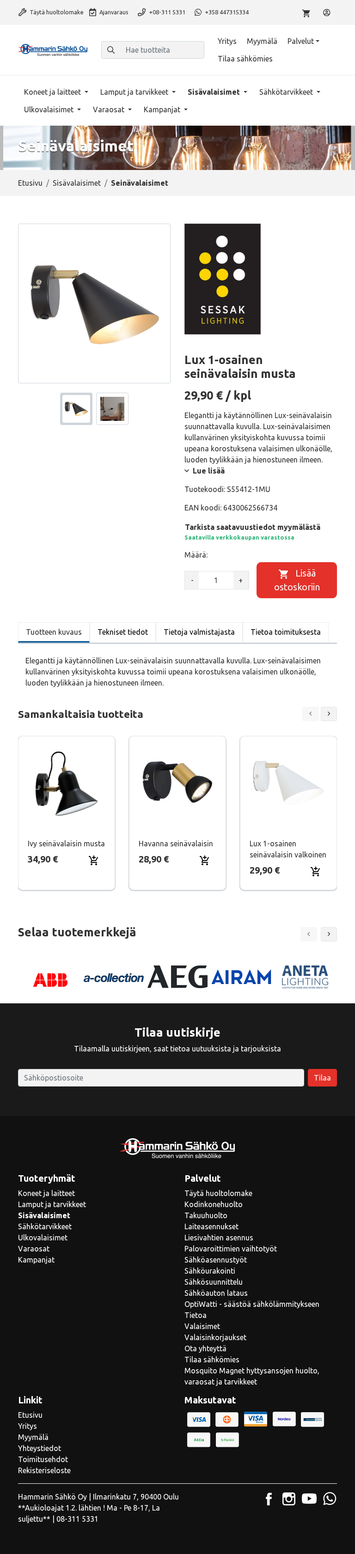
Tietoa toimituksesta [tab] (286, 632)
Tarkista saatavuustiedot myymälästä (252, 527)
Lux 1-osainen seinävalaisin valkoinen (288, 849)
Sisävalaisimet (215, 92)
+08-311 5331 (166, 12)
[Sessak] (222, 279)
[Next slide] (329, 714)
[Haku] (111, 50)
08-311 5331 (77, 1519)
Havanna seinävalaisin (176, 843)
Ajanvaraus (113, 12)
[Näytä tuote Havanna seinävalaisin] (177, 782)
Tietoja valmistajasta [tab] (199, 632)
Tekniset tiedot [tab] (123, 632)
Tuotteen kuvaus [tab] (54, 632)
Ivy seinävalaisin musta (66, 843)
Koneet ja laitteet (53, 92)
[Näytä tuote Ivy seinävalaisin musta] (67, 782)
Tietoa (195, 1315)
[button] (329, 934)
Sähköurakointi (209, 1271)
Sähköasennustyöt (215, 1260)
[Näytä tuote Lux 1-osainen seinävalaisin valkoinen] (288, 782)
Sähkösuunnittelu (213, 1282)
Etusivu (30, 183)
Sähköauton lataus (216, 1293)
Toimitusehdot (43, 1459)
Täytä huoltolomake (56, 12)
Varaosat (109, 109)
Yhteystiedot (39, 1448)
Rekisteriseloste (44, 1470)
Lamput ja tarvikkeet (135, 92)
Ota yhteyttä (205, 1348)
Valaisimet (202, 1326)
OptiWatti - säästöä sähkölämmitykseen (251, 1304)
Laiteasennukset (211, 1226)
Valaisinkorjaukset (215, 1337)
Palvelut (301, 41)
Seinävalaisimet (139, 183)
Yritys (227, 41)
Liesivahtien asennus (218, 1237)
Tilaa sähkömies (245, 59)
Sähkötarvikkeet (287, 92)
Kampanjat (163, 109)
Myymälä (262, 41)
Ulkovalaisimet (49, 109)
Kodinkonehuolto (213, 1204)
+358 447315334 (226, 12)
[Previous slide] (310, 714)
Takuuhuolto (205, 1215)
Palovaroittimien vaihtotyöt (230, 1248)
